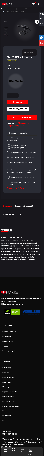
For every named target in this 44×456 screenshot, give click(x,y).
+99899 (9, 434)
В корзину (17, 102)
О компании (6, 336)
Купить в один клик (18, 109)
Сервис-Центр (7, 341)
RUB (42, 23)
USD (42, 19)
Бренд (18, 206)
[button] (37, 22)
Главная (4, 9)
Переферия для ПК (19, 9)
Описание (7, 206)
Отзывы (5, 346)
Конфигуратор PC (8, 351)
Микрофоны (35, 9)
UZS (42, 14)
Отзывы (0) (28, 206)
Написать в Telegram (22, 117)
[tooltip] (41, 37)
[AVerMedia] (15, 81)
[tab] (7, 206)
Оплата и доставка (12, 214)
